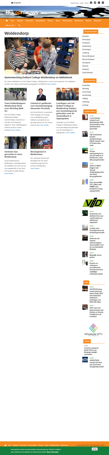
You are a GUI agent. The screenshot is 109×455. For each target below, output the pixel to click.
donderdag (86, 95)
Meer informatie (52, 452)
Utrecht (85, 66)
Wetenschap (67, 21)
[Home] (22, 12)
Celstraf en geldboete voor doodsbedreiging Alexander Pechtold (41, 105)
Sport (58, 21)
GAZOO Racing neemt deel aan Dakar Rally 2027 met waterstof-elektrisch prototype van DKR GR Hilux (96, 295)
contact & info (74, 3)
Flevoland (86, 39)
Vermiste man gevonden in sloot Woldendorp (13, 154)
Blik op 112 (10, 25)
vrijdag (85, 98)
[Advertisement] (93, 408)
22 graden (17, 3)
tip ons (87, 3)
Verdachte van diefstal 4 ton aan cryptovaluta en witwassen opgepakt (96, 218)
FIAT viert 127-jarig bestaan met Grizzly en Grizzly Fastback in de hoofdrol (96, 312)
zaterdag (85, 102)
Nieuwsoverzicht (6, 20)
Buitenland (79, 21)
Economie (29, 21)
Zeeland (85, 69)
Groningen (86, 49)
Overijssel (86, 63)
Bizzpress (97, 21)
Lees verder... (52, 84)
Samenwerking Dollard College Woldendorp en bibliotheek (38, 77)
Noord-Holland (88, 59)
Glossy (50, 21)
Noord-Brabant (88, 56)
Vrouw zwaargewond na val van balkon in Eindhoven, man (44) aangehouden (97, 155)
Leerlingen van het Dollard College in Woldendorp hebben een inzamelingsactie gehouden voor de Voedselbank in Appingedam (66, 111)
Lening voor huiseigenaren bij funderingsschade (97, 230)
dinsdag (85, 88)
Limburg (85, 53)
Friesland (86, 43)
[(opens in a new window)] (91, 3)
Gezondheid (40, 21)
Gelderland (86, 46)
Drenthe (85, 36)
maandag (86, 85)
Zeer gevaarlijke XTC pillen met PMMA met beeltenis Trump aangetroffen (96, 186)
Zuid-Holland (87, 72)
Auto (12, 21)
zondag (85, 105)
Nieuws (88, 21)
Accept (95, 449)
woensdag (86, 92)
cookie (81, 3)
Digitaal (20, 21)
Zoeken (19, 25)
